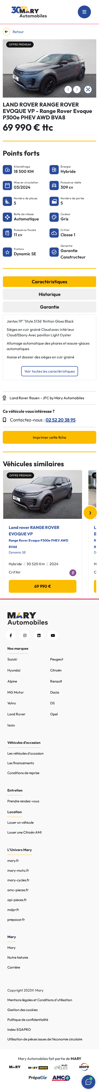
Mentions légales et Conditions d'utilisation (39, 1000)
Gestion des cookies (22, 1010)
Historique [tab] (50, 294)
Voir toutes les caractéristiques (49, 371)
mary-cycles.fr (18, 880)
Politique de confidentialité (27, 1019)
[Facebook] (11, 635)
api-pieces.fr (17, 900)
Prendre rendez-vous (23, 801)
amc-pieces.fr (18, 890)
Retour (18, 31)
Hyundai (13, 670)
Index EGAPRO (19, 1029)
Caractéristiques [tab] (49, 281)
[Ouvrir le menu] (84, 12)
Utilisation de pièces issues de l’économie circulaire (44, 1039)
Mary (11, 947)
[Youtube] (53, 635)
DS (52, 703)
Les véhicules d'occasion (25, 753)
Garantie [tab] (49, 307)
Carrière (13, 967)
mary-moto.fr (18, 870)
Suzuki (12, 659)
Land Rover (16, 714)
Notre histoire (17, 957)
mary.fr (13, 860)
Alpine (12, 681)
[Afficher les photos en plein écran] (88, 89)
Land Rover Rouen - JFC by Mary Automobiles (47, 398)
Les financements (20, 763)
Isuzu (11, 725)
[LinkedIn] (39, 635)
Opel (54, 714)
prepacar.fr (16, 919)
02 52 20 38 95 (61, 420)
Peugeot (56, 659)
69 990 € (42, 586)
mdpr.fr (13, 909)
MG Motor (15, 692)
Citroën (55, 670)
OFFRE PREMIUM (20, 44)
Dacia (54, 692)
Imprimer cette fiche (49, 437)
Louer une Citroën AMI (24, 832)
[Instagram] (25, 635)
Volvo (11, 703)
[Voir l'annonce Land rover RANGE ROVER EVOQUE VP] (42, 494)
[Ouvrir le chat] (88, 1082)
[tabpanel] (49, 347)
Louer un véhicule (20, 822)
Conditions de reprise (23, 773)
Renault (56, 681)
